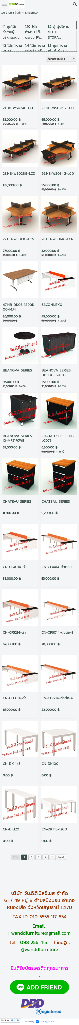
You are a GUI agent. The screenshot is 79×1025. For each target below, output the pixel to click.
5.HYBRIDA (31, 13)
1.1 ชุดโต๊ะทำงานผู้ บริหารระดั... (10, 32)
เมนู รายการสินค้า (11, 13)
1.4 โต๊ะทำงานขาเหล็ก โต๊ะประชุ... (35, 51)
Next (61, 857)
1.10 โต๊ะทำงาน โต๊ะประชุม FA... (33, 32)
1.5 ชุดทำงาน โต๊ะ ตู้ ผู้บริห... (58, 48)
